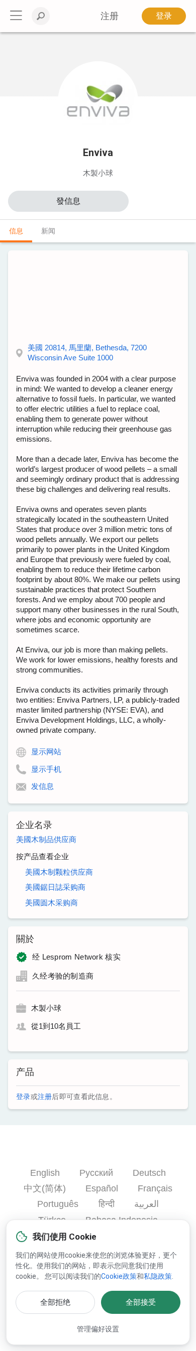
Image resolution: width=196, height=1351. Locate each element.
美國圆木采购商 (51, 902)
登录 (164, 16)
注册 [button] (110, 16)
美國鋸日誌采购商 (55, 887)
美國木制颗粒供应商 (59, 872)
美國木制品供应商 (46, 839)
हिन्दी (107, 1204)
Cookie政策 (119, 1276)
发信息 (42, 786)
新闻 (48, 231)
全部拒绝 (55, 1302)
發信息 (68, 201)
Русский (96, 1173)
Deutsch (149, 1173)
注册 (45, 1097)
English (45, 1173)
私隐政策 (158, 1276)
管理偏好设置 (98, 1329)
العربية (146, 1204)
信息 (16, 231)
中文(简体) (45, 1188)
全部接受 (141, 1302)
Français (155, 1188)
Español (101, 1188)
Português (57, 1204)
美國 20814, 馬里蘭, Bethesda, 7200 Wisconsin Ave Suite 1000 (87, 352)
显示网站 (46, 751)
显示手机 (46, 769)
